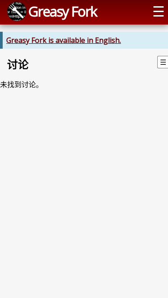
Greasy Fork (62, 11)
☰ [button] (158, 11)
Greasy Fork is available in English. (63, 40)
